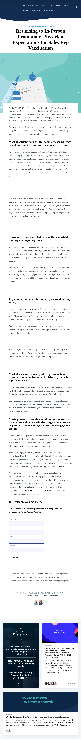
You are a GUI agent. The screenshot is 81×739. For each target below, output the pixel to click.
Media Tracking (32, 10)
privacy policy (63, 580)
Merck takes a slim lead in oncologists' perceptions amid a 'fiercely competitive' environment (21, 650)
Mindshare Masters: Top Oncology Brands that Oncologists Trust (20, 675)
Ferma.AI (48, 10)
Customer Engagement (45, 27)
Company (12, 545)
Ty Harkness (28, 595)
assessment (16, 127)
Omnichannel (30, 5)
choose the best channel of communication (40, 490)
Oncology (46, 5)
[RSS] (76, 7)
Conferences (62, 5)
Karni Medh (38, 595)
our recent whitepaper (22, 446)
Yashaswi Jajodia (51, 595)
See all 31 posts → (20, 684)
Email (11, 537)
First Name (13, 519)
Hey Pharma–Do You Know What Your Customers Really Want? (20, 663)
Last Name (13, 528)
